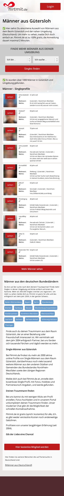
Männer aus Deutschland (18, 465)
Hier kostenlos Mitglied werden (32, 446)
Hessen (29, 308)
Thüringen (9, 325)
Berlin (36, 302)
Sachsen (19, 319)
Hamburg (18, 308)
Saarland (8, 319)
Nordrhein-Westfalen (29, 313)
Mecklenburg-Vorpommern (45, 308)
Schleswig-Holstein (49, 319)
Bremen (8, 308)
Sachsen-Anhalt (32, 319)
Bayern (28, 302)
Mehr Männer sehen (32, 268)
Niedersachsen (11, 313)
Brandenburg (47, 302)
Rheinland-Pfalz (47, 313)
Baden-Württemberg (13, 302)
